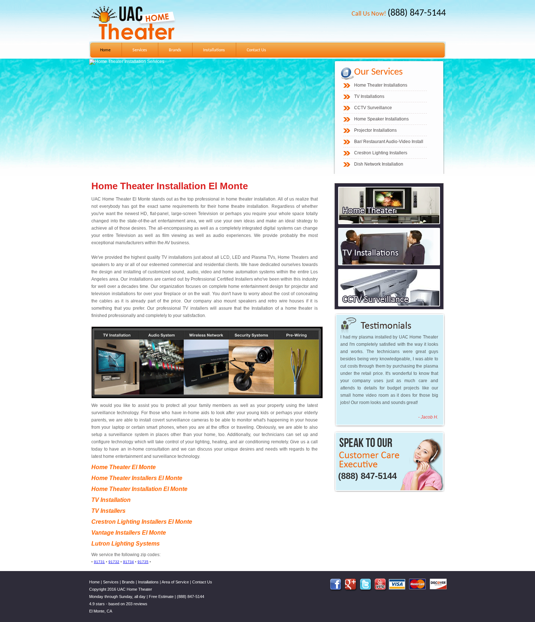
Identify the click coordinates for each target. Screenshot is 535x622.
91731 (99, 562)
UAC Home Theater (134, 589)
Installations (214, 50)
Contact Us (256, 50)
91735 (143, 562)
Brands (175, 50)
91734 (128, 562)
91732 (113, 562)
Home (105, 50)
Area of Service (175, 582)
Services (139, 50)
